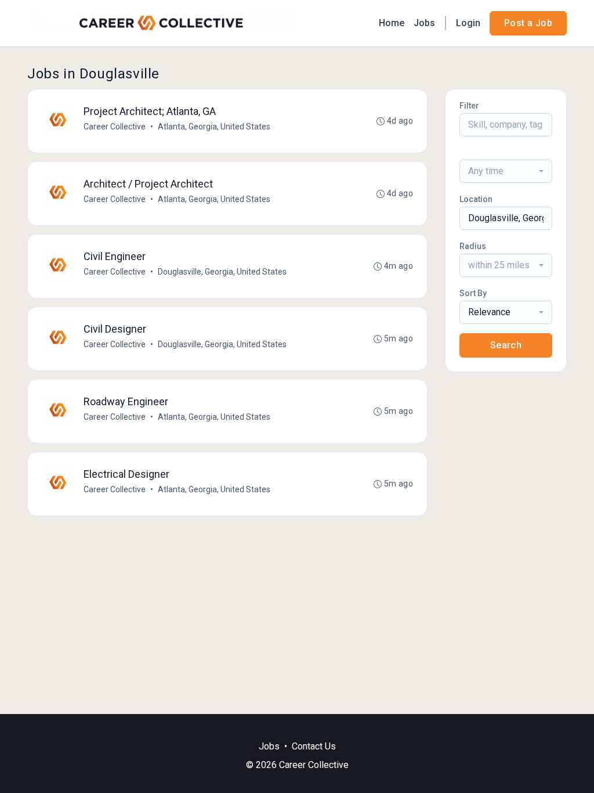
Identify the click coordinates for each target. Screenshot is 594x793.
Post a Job (528, 22)
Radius (472, 246)
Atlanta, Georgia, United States (214, 126)
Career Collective (115, 126)
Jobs (424, 22)
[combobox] (505, 171)
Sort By (473, 293)
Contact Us (314, 746)
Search (505, 345)
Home (391, 22)
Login (468, 22)
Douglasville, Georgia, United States (222, 271)
